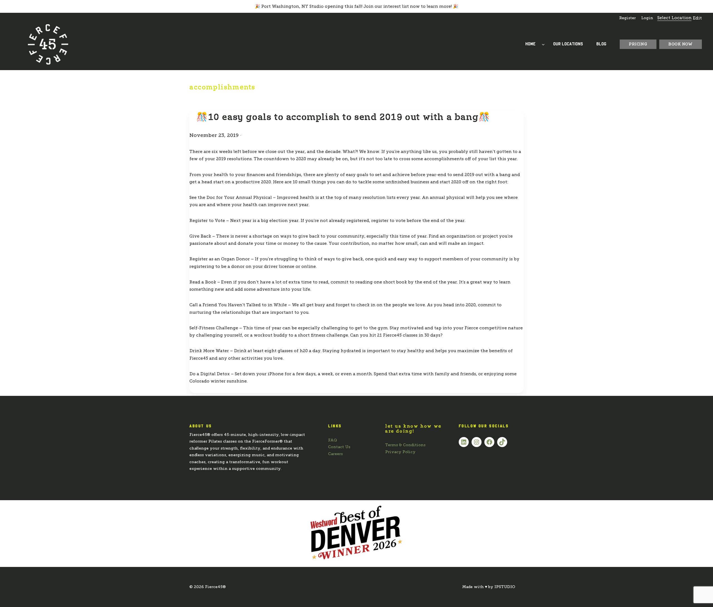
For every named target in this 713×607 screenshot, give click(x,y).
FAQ (332, 440)
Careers (335, 453)
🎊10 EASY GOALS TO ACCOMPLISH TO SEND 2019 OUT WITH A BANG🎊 (343, 116)
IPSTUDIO (504, 586)
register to (382, 220)
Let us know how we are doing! (413, 428)
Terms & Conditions (405, 445)
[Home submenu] (543, 44)
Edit (697, 18)
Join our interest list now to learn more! (407, 6)
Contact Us (339, 447)
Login (647, 18)
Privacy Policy (400, 452)
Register (627, 18)
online (308, 266)
